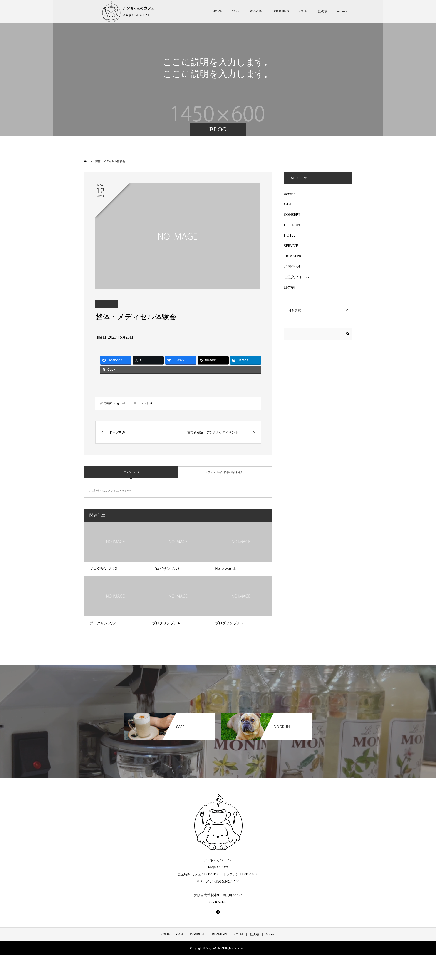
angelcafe (120, 403)
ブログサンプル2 (103, 568)
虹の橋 (322, 11)
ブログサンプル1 (103, 623)
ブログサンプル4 (166, 623)
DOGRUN (256, 11)
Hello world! (225, 568)
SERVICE (291, 245)
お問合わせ (293, 266)
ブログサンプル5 (166, 568)
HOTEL (303, 11)
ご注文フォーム (296, 276)
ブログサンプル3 (229, 623)
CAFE (235, 11)
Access (342, 11)
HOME (217, 11)
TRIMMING (280, 11)
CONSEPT (292, 214)
